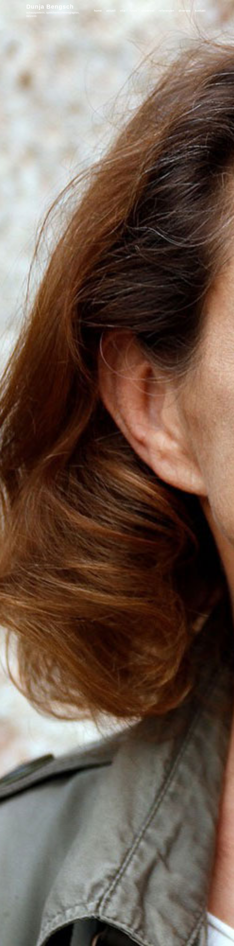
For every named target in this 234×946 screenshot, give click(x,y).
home (98, 10)
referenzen (166, 10)
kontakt (200, 10)
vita (122, 10)
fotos (133, 10)
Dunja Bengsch (50, 6)
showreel (147, 10)
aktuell (111, 10)
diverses (185, 10)
